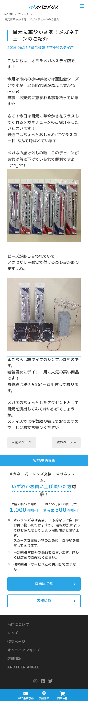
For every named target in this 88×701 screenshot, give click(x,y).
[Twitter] (50, 681)
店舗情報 (43, 601)
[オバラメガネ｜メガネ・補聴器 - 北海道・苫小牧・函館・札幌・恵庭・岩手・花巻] (44, 6)
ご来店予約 (44, 583)
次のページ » (66, 442)
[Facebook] (43, 681)
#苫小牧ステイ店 (60, 47)
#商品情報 (36, 47)
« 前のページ (21, 442)
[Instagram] (35, 681)
